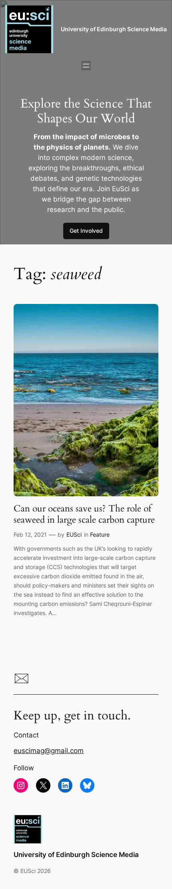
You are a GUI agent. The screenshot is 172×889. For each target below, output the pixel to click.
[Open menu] (86, 65)
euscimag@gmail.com (49, 751)
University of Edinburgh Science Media (114, 29)
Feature (100, 534)
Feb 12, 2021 (30, 534)
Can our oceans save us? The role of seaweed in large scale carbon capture (84, 514)
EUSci (74, 534)
